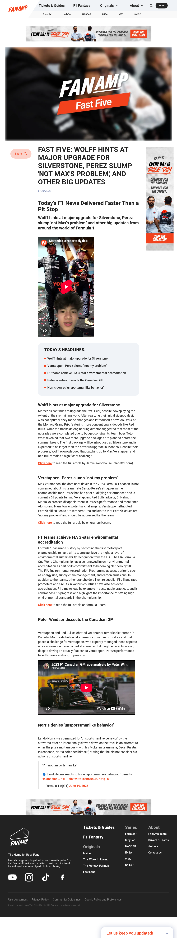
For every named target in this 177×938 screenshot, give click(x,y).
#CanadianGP (52, 779)
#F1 (65, 779)
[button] (109, 5)
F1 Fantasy (81, 5)
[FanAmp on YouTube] (12, 877)
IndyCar (67, 14)
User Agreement (17, 899)
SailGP (137, 14)
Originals (91, 847)
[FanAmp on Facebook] (62, 877)
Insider (87, 853)
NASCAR (86, 14)
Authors (153, 846)
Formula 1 (48, 14)
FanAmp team (157, 834)
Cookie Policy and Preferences (103, 899)
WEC (121, 14)
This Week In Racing (95, 859)
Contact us (155, 852)
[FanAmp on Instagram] (29, 877)
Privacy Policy (40, 899)
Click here (45, 463)
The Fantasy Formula (96, 865)
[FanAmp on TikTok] (45, 877)
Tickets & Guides (52, 5)
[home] (17, 8)
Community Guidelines (67, 899)
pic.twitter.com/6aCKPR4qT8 (88, 779)
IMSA (105, 14)
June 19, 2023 (78, 786)
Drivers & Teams (158, 840)
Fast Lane (89, 872)
